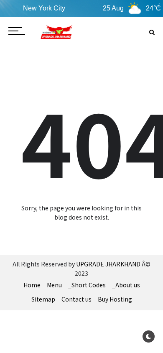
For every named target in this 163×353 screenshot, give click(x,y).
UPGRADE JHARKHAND (108, 264)
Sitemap (43, 299)
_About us (126, 285)
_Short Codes (87, 285)
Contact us (76, 299)
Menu (54, 285)
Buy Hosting (115, 299)
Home (32, 285)
